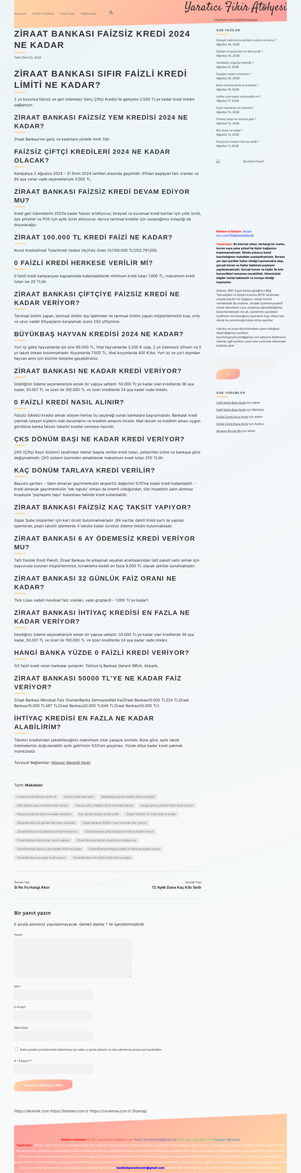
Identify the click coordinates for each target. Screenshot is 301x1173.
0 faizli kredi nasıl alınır (79, 796)
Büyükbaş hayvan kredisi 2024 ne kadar (127, 796)
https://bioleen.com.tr (69, 1111)
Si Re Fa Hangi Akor (32, 887)
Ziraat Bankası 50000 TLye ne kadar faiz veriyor (115, 823)
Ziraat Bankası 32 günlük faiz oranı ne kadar (46, 823)
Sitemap (139, 1111)
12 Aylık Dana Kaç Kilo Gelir (177, 887)
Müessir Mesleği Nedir (71, 762)
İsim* (17, 986)
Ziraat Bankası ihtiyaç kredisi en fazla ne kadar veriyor (124, 849)
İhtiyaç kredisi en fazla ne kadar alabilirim (44, 814)
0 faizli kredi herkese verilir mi (36, 796)
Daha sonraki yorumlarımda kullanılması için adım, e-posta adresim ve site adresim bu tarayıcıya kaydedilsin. (91, 1049)
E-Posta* (20, 1007)
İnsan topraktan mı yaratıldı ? (235, 107)
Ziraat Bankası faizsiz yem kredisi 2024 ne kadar (49, 849)
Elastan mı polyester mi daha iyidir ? (239, 51)
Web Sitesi (21, 1027)
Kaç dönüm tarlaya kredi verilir (99, 814)
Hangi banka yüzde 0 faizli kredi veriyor (167, 805)
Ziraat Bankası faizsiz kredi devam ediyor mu (106, 840)
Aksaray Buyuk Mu (228, 431)
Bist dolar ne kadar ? (229, 130)
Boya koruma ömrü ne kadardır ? (237, 85)
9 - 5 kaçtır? (23, 1061)
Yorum (18, 934)
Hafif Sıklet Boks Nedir (231, 402)
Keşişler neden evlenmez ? (233, 74)
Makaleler (34, 785)
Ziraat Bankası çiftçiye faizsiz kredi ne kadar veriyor (119, 831)
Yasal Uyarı (67, 13)
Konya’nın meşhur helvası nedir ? (237, 141)
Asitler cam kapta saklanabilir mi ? (238, 96)
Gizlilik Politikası (43, 13)
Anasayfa (20, 13)
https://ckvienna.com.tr (110, 1111)
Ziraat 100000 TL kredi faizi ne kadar (151, 814)
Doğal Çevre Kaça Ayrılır (232, 416)
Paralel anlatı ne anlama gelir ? (236, 119)
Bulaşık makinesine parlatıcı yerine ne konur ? (246, 40)
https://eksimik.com (31, 1111)
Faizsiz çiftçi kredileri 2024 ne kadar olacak (104, 805)
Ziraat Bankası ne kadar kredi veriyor (41, 857)
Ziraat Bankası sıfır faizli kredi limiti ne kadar (102, 857)
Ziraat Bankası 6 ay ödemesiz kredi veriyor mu (47, 831)
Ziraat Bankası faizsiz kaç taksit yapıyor (43, 840)
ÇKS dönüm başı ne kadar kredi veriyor (42, 805)
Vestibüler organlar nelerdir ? (234, 62)
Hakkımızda (88, 13)
